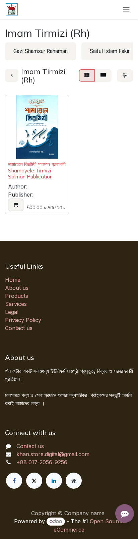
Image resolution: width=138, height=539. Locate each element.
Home (12, 279)
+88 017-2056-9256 (41, 462)
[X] (34, 481)
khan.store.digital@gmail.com (52, 454)
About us (16, 287)
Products (16, 295)
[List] (103, 75)
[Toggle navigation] (126, 9)
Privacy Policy (23, 320)
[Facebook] (14, 481)
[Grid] (87, 75)
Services (16, 304)
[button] (15, 205)
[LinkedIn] (54, 481)
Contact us (18, 328)
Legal (11, 312)
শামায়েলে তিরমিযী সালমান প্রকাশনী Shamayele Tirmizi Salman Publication (37, 170)
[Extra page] (74, 481)
